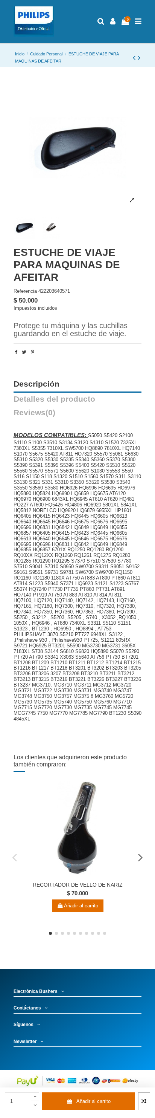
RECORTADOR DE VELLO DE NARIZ (78, 885)
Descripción (36, 384)
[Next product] (139, 58)
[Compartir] (16, 352)
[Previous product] (135, 58)
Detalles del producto (54, 399)
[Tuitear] (24, 352)
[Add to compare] (144, 1101)
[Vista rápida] (82, 873)
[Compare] (73, 873)
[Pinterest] (32, 352)
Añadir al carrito (93, 1101)
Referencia (25, 291)
